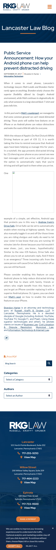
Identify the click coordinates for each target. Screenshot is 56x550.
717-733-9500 (30, 504)
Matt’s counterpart (30, 113)
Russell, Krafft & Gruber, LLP (32, 310)
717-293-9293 (29, 453)
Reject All (31, 546)
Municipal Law (45, 327)
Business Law (31, 324)
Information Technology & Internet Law (28, 330)
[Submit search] (49, 363)
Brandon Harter (12, 307)
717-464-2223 (30, 478)
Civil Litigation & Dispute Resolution (29, 326)
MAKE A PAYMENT (28, 519)
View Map (30, 457)
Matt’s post (15, 296)
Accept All (14, 546)
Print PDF (11, 356)
